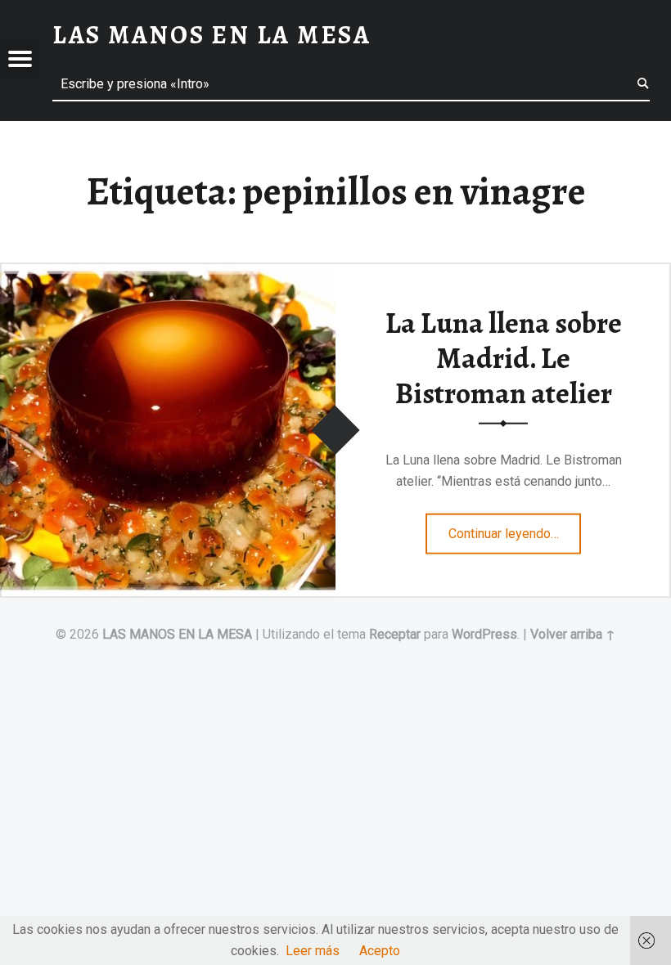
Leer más (313, 950)
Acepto (379, 950)
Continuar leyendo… (515, 528)
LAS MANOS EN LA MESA (177, 634)
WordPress (484, 634)
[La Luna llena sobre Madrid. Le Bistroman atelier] (168, 273)
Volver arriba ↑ (572, 634)
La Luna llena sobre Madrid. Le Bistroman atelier (503, 357)
